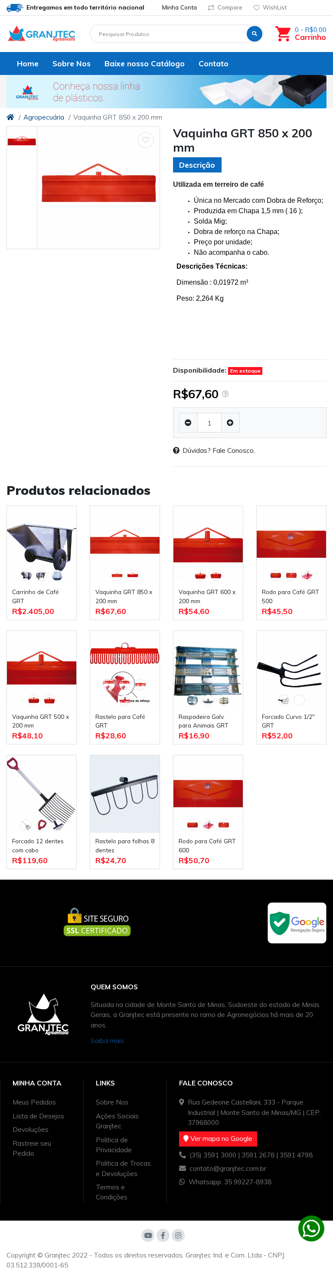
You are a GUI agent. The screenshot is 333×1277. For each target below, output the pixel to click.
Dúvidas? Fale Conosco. (219, 450)
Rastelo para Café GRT (120, 721)
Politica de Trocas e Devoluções (123, 1168)
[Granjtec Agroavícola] (42, 33)
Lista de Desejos (38, 1115)
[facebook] (163, 1235)
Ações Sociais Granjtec (117, 1120)
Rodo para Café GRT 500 (290, 596)
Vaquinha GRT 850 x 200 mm (123, 596)
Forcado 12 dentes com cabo (38, 845)
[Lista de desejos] (146, 140)
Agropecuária (43, 117)
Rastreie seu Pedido (32, 1148)
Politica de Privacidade (114, 1144)
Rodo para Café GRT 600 (207, 845)
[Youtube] (147, 1235)
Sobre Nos (112, 1102)
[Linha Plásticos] (166, 91)
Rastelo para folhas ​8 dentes (124, 845)
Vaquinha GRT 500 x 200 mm (40, 721)
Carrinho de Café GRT (35, 596)
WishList (275, 7)
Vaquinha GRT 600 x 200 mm (207, 596)
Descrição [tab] (197, 164)
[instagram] (178, 1235)
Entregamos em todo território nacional (84, 7)
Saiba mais (107, 1040)
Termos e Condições (111, 1192)
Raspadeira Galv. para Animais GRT (204, 721)
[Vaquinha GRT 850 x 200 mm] (98, 188)
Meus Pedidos (34, 1102)
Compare (230, 7)
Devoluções (31, 1129)
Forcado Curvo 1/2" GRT (288, 721)
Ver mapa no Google (220, 1138)
